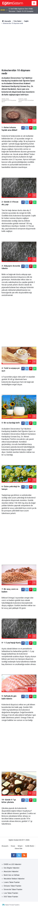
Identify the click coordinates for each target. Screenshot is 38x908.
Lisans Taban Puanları (12, 882)
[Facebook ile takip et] (13, 855)
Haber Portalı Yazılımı (12, 905)
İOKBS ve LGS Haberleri (12, 864)
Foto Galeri (17, 21)
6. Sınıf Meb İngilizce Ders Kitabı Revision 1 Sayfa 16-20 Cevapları (21, 10)
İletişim (20, 846)
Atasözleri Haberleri (11, 871)
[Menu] (34, 3)
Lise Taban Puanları (11, 893)
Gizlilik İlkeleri (29, 846)
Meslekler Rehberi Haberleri (14, 879)
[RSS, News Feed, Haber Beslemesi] (24, 855)
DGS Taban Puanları (11, 897)
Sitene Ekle (18, 848)
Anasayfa (7, 21)
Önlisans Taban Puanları (12, 886)
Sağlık (26, 21)
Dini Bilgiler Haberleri (11, 868)
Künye (13, 846)
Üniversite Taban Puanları (13, 889)
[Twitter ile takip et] (19, 855)
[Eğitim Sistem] (13, 3)
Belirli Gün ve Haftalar (12, 875)
